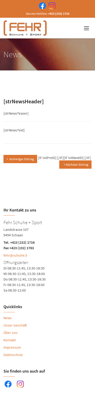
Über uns (10, 332)
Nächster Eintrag (76, 164)
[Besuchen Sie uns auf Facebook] (41, 5)
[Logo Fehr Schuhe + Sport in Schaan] (25, 28)
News (7, 317)
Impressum (12, 347)
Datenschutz (13, 354)
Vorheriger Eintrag (21, 159)
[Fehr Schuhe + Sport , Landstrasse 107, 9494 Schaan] (47, 255)
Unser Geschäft (15, 325)
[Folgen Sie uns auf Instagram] (51, 5)
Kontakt (9, 340)
